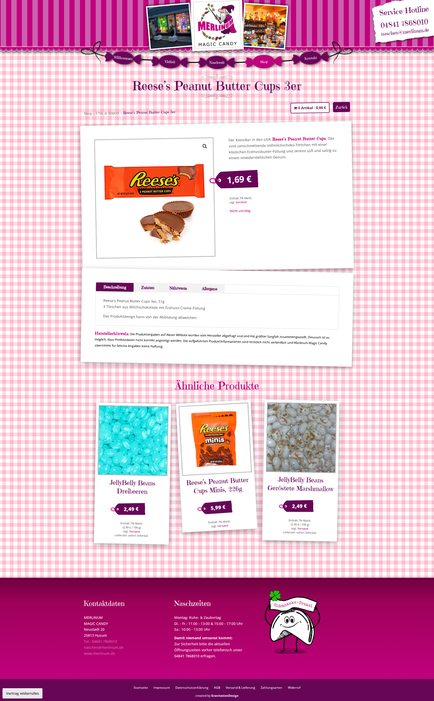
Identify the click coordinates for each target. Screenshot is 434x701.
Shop (264, 61)
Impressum (161, 687)
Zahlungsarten (271, 687)
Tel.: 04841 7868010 (100, 641)
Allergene (209, 288)
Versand (241, 202)
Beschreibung (114, 287)
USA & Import (107, 113)
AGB (217, 687)
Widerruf (294, 687)
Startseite (141, 687)
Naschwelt (217, 62)
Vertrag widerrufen (22, 693)
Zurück (342, 107)
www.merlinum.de (99, 653)
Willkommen (123, 58)
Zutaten (147, 287)
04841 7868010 (404, 23)
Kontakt (310, 58)
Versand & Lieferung (240, 687)
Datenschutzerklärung (191, 687)
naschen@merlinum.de (405, 32)
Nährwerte (178, 288)
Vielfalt (170, 61)
